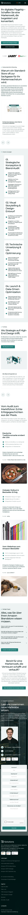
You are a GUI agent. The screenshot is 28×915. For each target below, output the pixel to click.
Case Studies (4, 886)
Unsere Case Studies (10, 46)
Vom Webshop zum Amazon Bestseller (11, 548)
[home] (6, 3)
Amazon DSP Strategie (7, 868)
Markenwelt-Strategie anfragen (10, 42)
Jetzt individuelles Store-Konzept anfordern (14, 688)
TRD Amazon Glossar (6, 894)
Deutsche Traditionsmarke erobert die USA (13, 435)
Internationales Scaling (7, 863)
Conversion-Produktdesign (8, 879)
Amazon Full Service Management (10, 861)
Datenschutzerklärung (12, 911)
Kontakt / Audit (5, 900)
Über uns (3, 889)
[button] (25, 2)
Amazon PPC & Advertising (8, 866)
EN (19, 3)
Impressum (4, 911)
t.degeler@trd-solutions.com (12, 754)
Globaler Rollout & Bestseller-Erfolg (10, 491)
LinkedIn (4, 906)
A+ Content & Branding (7, 876)
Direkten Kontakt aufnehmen (9, 649)
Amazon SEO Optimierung (8, 871)
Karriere (3, 897)
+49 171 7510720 (9, 751)
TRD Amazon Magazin (7, 892)
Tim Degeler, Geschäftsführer (13, 747)
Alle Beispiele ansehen (8, 346)
